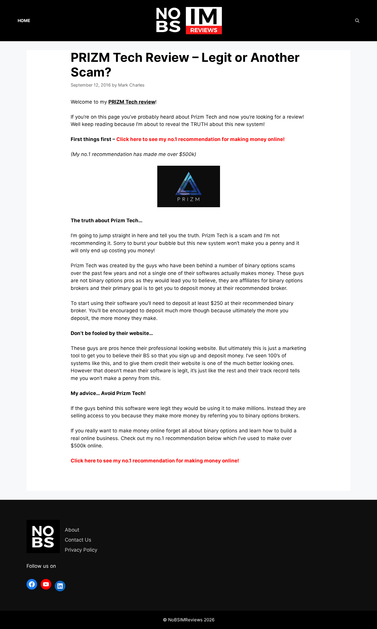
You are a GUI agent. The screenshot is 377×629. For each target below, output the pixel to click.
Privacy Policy (81, 550)
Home (24, 20)
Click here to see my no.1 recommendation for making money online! (200, 139)
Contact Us (78, 540)
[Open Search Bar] (357, 20)
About (72, 530)
